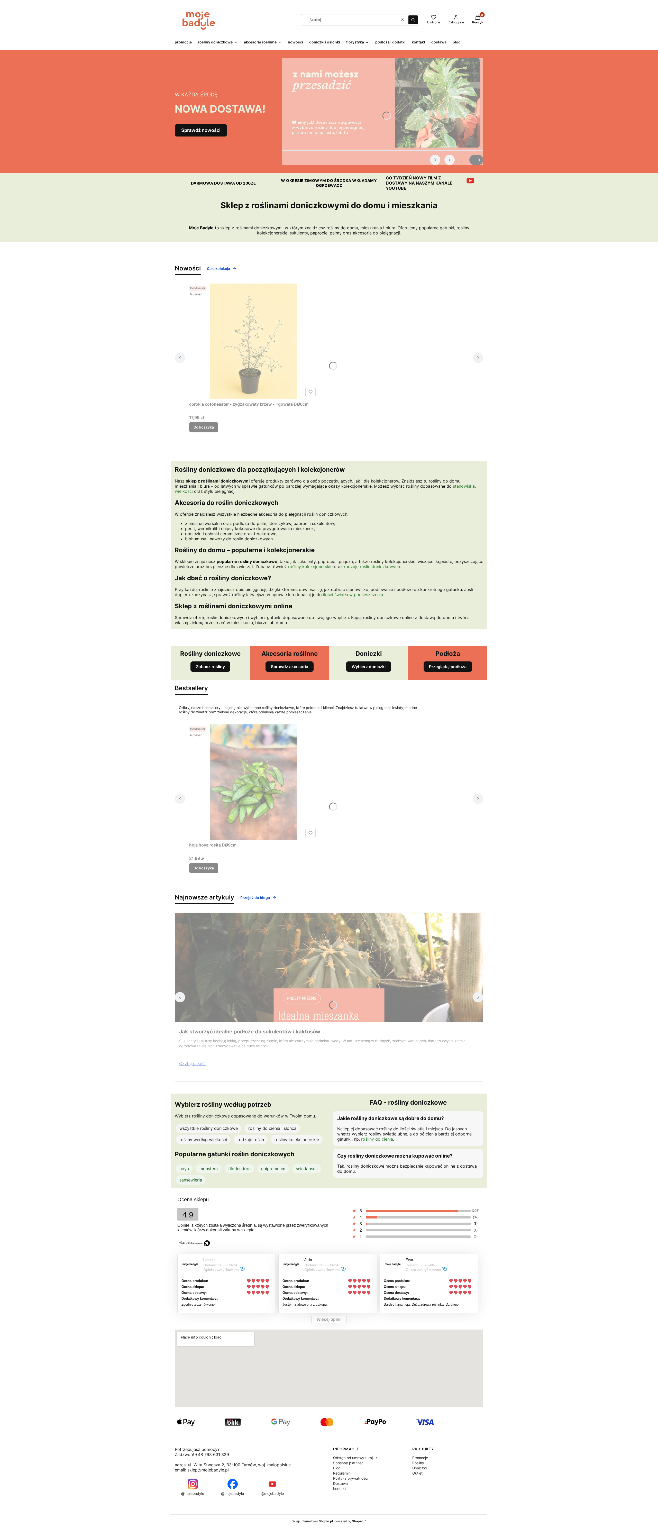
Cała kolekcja (218, 268)
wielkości (184, 491)
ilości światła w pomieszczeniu (353, 594)
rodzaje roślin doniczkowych (372, 566)
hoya (184, 1168)
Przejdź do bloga (255, 897)
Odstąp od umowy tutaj (353, 1458)
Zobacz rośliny (210, 666)
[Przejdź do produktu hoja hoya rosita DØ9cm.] (253, 782)
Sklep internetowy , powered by (327, 1521)
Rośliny (418, 1463)
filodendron (239, 1168)
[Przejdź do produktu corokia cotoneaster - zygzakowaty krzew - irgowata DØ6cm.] (253, 341)
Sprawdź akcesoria (289, 666)
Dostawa (340, 1483)
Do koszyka (204, 427)
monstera (208, 1168)
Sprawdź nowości (201, 130)
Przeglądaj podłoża (448, 666)
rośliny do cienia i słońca (272, 1128)
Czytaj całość (192, 1063)
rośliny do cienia (377, 1139)
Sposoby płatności (348, 1463)
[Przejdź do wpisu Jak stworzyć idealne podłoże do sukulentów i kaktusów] (329, 967)
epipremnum (273, 1168)
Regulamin (342, 1473)
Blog (337, 1468)
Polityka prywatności (350, 1478)
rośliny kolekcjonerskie (310, 566)
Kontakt (339, 1488)
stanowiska (464, 486)
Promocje (420, 1458)
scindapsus (306, 1168)
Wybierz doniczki (369, 666)
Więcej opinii (329, 1319)
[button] (413, 19)
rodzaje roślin (250, 1139)
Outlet (417, 1473)
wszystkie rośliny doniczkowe (208, 1128)
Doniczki (419, 1468)
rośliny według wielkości (203, 1139)
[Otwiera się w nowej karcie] (470, 180)
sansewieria (190, 1180)
